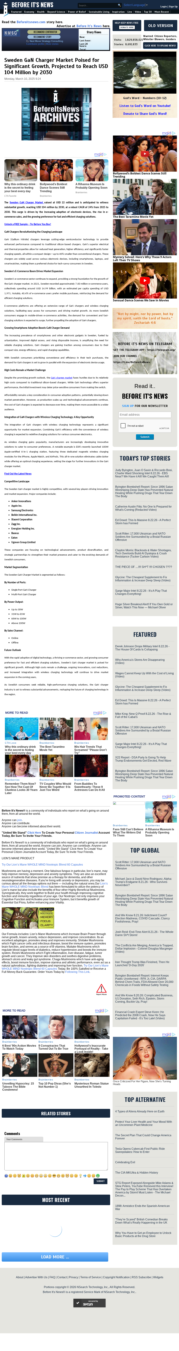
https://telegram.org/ (161, 350)
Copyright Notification (116, 1277)
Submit (144, 437)
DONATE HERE (127, 27)
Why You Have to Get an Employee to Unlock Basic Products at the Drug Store (143, 1234)
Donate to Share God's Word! (145, 114)
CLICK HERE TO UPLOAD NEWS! (160, 45)
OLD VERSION (160, 25)
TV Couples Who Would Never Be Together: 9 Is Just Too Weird (55, 786)
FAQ (52, 1277)
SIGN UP (128, 406)
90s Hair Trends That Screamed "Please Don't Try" (90, 749)
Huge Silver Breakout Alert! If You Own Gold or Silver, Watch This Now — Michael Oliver (144, 606)
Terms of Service (90, 1277)
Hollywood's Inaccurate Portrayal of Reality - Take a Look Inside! (91, 1048)
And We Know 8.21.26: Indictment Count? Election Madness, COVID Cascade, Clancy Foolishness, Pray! (142, 918)
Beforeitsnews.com (31, 22)
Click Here (34, 832)
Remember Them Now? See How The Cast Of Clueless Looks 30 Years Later (21, 788)
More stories (52, 44)
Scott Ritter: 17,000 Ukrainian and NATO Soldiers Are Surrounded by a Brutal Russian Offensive (143, 536)
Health (41, 11)
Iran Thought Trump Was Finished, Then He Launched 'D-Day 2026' (142, 964)
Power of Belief (77, 11)
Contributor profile (35, 44)
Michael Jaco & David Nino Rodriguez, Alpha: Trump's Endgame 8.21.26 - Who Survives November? (143, 882)
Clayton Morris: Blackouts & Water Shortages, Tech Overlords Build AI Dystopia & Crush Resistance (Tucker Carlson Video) (143, 553)
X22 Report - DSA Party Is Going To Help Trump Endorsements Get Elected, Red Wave (143, 759)
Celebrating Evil (125, 1162)
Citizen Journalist (86, 832)
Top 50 (148, 11)
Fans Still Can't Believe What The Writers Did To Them (128, 832)
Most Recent (162, 11)
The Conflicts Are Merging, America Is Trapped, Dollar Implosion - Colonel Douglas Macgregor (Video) (144, 948)
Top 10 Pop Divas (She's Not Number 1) (54, 1085)
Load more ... (55, 1257)
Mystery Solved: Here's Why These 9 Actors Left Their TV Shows (142, 258)
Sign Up (173, 6)
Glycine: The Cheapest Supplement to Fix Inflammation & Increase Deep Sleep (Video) (142, 579)
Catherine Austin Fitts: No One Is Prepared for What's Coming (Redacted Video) (143, 508)
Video (138, 11)
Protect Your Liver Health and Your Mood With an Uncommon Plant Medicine (143, 1123)
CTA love (10, 742)
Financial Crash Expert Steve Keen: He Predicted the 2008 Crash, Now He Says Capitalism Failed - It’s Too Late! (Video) (140, 1015)
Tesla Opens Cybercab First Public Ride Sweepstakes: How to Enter (140, 1150)
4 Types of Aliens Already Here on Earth (139, 1111)
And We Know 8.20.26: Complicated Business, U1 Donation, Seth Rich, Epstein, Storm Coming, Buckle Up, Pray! (144, 998)
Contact (62, 1277)
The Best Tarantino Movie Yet (52, 748)
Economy (29, 11)
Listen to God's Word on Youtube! (145, 106)
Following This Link (77, 971)
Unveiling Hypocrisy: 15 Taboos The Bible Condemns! (18, 1086)
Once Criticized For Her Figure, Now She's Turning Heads (142, 1083)
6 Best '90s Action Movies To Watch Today (19, 1047)
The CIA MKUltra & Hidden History (136, 1172)
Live (129, 11)
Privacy (73, 1277)
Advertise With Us (36, 1277)
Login (163, 6)
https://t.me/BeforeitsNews (131, 362)
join (19, 820)
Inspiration (118, 11)
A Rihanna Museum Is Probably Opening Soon (159, 832)
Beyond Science (56, 11)
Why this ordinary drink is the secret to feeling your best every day (20, 749)
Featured (16, 11)
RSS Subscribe (141, 1277)
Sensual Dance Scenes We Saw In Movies (141, 300)
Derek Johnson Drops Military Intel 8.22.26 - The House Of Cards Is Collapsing (142, 648)
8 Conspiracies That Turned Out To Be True (53, 1047)
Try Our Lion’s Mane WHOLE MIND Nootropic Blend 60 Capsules (42, 864)
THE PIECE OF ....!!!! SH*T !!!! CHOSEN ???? (143, 566)
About (19, 1277)
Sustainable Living (99, 11)
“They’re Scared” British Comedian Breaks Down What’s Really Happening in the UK (141, 1221)
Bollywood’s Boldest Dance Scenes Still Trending (139, 174)
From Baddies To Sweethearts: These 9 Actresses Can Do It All (89, 786)
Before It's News (32, 4)
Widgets (158, 1277)
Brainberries (47, 742)
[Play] (145, 73)
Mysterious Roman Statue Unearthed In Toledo (91, 1085)
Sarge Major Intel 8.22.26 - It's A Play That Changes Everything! (141, 592)
